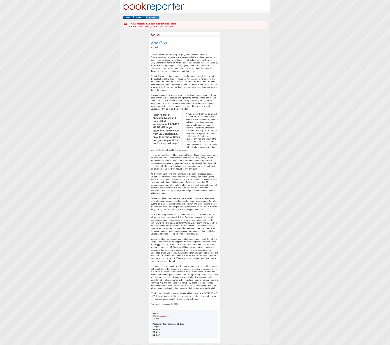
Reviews (139, 17)
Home (127, 17)
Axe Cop (152, 17)
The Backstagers (160, 316)
